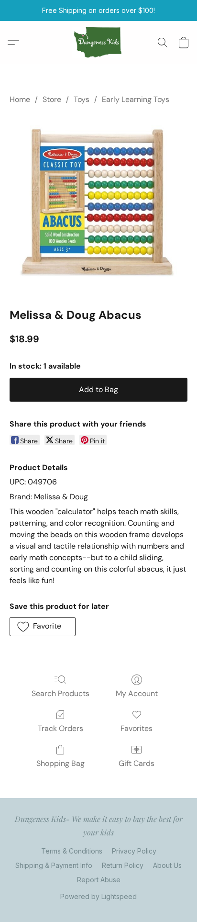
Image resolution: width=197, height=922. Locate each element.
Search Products (60, 693)
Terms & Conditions (71, 851)
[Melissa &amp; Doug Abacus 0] (98, 204)
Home (20, 99)
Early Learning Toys (135, 99)
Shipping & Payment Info (53, 865)
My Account (137, 693)
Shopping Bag (60, 763)
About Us (167, 865)
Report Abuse (98, 880)
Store (52, 99)
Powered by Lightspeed (98, 896)
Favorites (136, 728)
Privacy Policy (134, 851)
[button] (99, 42)
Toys (81, 99)
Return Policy (122, 865)
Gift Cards (136, 763)
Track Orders (60, 728)
